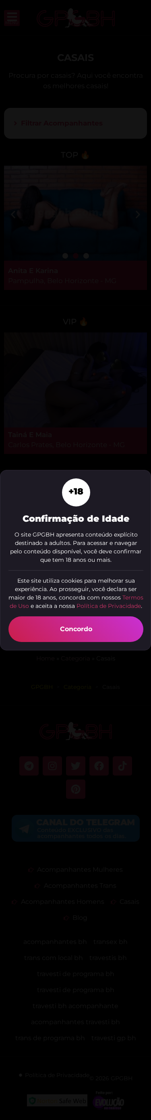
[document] (75, 560)
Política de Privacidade (109, 606)
